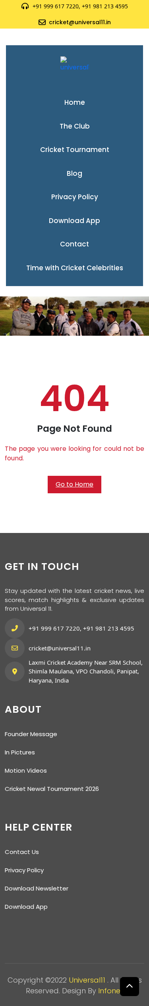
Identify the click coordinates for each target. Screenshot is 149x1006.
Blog (74, 173)
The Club (75, 126)
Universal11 (88, 980)
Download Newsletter (36, 888)
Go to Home (74, 484)
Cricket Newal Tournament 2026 (52, 789)
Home (74, 102)
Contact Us (22, 852)
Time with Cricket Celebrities (74, 268)
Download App (74, 220)
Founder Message (31, 734)
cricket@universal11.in (80, 22)
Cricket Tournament (74, 149)
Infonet (110, 991)
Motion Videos (26, 770)
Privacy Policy (74, 197)
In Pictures (20, 752)
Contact (74, 244)
